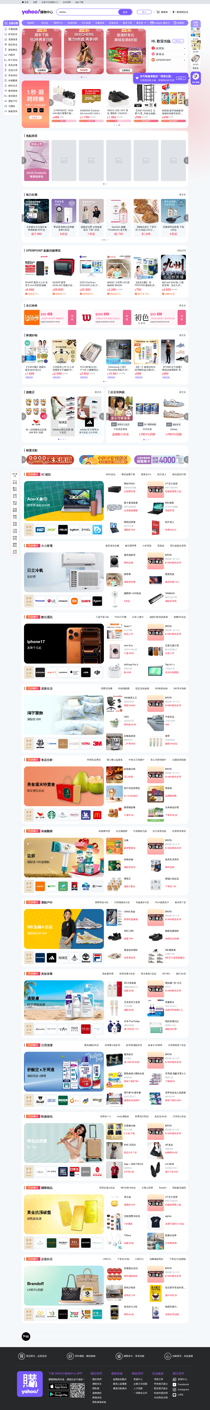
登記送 (44, 22)
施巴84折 (181, 973)
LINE (181, 1394)
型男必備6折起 (107, 1187)
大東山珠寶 (147, 1187)
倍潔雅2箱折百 (112, 1045)
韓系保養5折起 (127, 973)
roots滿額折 (123, 1116)
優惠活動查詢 (120, 1388)
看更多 (196, 68)
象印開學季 (130, 545)
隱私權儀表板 (99, 1402)
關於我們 (97, 1379)
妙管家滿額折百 (134, 1045)
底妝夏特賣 (108, 973)
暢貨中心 (58, 22)
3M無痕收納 (161, 688)
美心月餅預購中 (158, 759)
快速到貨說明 (161, 1392)
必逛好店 (113, 22)
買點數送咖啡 (179, 1187)
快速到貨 (72, 22)
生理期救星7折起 (177, 1045)
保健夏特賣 (104, 831)
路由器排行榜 (179, 474)
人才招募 (138, 1388)
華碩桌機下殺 (128, 474)
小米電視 (146, 545)
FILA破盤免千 (162, 902)
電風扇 (160, 545)
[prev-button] (24, 459)
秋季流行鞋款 (142, 1116)
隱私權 (95, 1388)
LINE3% (107, 1259)
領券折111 (105, 1116)
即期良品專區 (94, 759)
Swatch (162, 1187)
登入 (144, 11)
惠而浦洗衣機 (112, 545)
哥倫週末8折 (142, 902)
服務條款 (97, 1392)
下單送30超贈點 (177, 1259)
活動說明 (181, 250)
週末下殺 (127, 22)
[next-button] (186, 459)
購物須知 (97, 1397)
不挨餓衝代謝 (140, 831)
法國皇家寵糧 (179, 759)
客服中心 (138, 1379)
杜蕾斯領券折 (179, 831)
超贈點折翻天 (120, 1379)
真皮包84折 (161, 1116)
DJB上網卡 (138, 617)
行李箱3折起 (179, 1116)
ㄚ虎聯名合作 (140, 1392)
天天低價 (86, 22)
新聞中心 (183, 1379)
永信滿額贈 (121, 831)
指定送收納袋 (142, 688)
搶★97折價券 (155, 1045)
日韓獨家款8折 (122, 902)
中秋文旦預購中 (137, 759)
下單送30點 (123, 1259)
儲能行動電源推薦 (159, 617)
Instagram (183, 1389)
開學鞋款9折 (101, 902)
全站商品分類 (161, 1397)
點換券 (30, 22)
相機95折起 (180, 617)
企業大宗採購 (140, 1383)
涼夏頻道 (99, 22)
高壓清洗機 (106, 688)
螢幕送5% (146, 474)
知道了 (181, 78)
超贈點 (180, 22)
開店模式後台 (161, 1388)
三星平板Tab (102, 617)
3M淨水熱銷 (179, 688)
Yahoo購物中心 (37, 12)
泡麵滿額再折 (156, 1259)
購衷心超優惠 (120, 1383)
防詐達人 (161, 474)
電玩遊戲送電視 (178, 545)
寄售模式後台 (161, 1383)
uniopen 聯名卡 (162, 22)
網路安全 (97, 1383)
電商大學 (158, 1379)
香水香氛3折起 (148, 973)
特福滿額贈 (124, 688)
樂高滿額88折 (91, 1045)
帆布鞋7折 (180, 902)
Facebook (183, 1384)
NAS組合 (111, 474)
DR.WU (166, 973)
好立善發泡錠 (159, 831)
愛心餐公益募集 (115, 759)
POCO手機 (120, 617)
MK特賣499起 (128, 1187)
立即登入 (178, 41)
